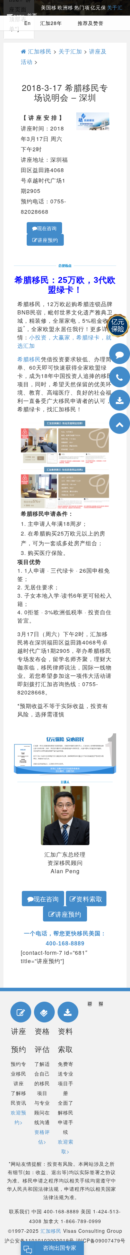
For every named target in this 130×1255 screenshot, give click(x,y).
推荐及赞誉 (91, 22)
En (27, 22)
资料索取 (89, 898)
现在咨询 (47, 228)
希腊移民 (29, 359)
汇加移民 (39, 51)
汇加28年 (51, 22)
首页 (32, 15)
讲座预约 (47, 239)
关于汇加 (70, 51)
